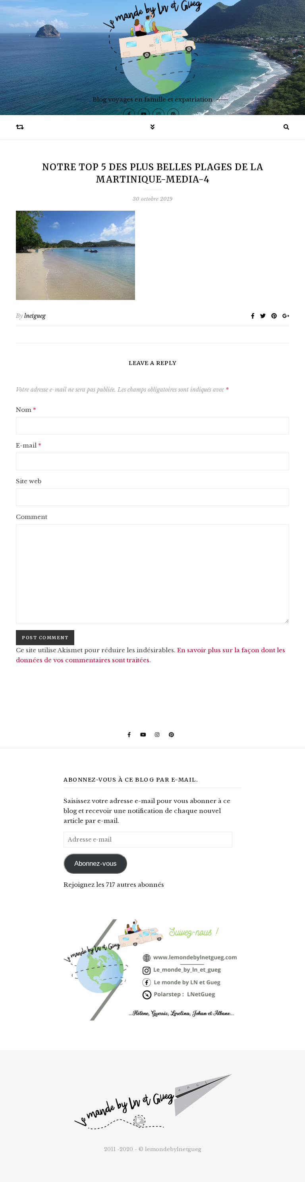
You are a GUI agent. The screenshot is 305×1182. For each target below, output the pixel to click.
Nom (26, 409)
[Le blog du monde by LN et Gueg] (152, 57)
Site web (28, 481)
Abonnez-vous (95, 863)
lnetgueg (35, 315)
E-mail (28, 445)
